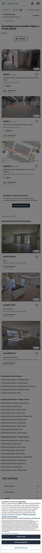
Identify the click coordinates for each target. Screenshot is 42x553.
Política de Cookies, (29, 514)
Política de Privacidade (9, 516)
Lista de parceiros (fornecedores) (10, 533)
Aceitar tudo (21, 536)
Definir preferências (21, 548)
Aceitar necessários (20, 542)
